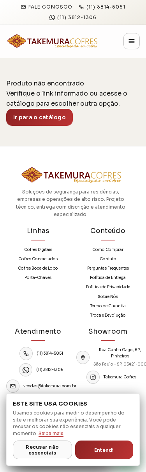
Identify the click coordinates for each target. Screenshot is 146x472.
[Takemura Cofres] (52, 41)
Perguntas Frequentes (108, 268)
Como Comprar (107, 249)
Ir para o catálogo (39, 117)
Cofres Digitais (38, 249)
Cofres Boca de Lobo (38, 268)
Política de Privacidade (108, 286)
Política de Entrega (108, 277)
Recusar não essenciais (42, 450)
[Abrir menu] (131, 41)
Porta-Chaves (38, 277)
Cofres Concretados (38, 258)
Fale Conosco (50, 7)
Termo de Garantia (108, 305)
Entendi (104, 450)
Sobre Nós (108, 296)
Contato (108, 258)
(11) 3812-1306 (77, 17)
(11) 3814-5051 (105, 7)
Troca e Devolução (108, 315)
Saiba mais (51, 433)
